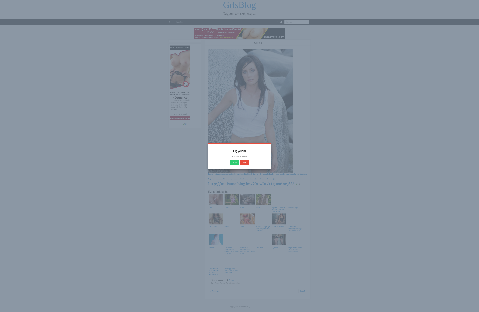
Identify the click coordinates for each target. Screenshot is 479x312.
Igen (235, 162)
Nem (244, 162)
